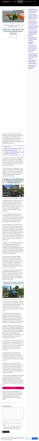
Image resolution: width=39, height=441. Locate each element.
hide (9, 146)
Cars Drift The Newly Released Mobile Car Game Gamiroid (33, 27)
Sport (34, 1)
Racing (25, 1)
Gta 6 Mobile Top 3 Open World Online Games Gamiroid (32, 11)
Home (14, 1)
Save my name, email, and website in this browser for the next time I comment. (12, 427)
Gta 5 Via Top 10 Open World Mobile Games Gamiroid (32, 22)
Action (30, 1)
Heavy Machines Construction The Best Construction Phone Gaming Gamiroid (32, 48)
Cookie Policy (10, 439)
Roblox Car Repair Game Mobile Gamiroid (32, 67)
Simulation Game (7, 25)
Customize (28, 438)
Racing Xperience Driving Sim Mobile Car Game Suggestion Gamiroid (32, 40)
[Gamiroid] (6, 1)
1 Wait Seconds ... (13, 387)
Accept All (34, 438)
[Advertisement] (13, 86)
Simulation (20, 1)
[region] (19, 438)
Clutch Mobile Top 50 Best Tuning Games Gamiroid (32, 62)
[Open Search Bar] (35, 4)
